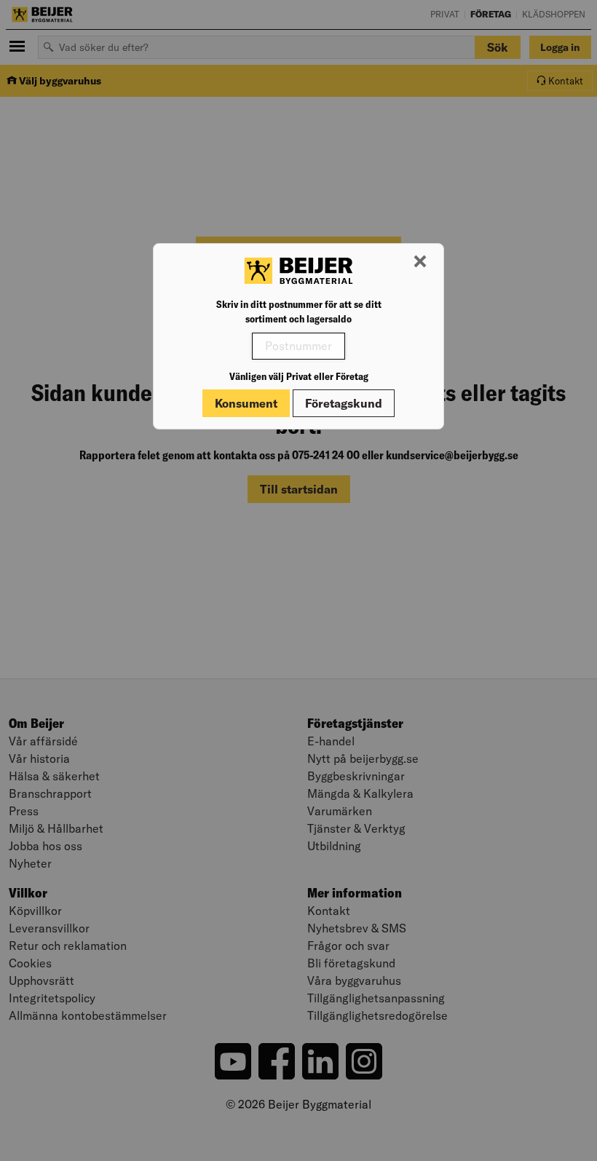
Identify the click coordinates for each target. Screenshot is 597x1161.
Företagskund (343, 403)
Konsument (246, 403)
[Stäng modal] (420, 262)
